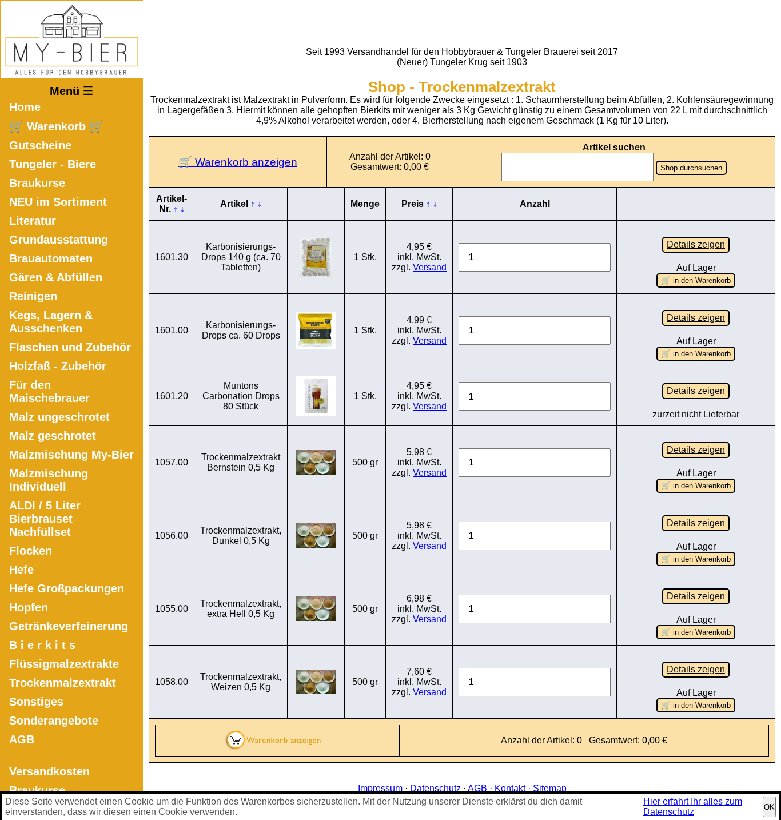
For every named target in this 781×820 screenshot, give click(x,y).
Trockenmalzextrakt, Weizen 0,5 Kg (240, 682)
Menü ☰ (71, 91)
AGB (21, 739)
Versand (430, 267)
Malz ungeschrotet (59, 417)
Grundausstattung (58, 239)
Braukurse (37, 183)
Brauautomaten (51, 258)
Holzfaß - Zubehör (57, 366)
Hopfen (28, 607)
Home (25, 107)
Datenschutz (435, 788)
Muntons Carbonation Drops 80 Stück (241, 396)
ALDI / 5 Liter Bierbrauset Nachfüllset (45, 518)
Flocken (30, 550)
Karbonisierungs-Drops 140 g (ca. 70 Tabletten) (241, 257)
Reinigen (33, 296)
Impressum (380, 788)
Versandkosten (49, 771)
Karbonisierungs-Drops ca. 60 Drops (241, 330)
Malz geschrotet (52, 435)
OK (769, 807)
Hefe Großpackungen (66, 588)
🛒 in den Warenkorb (696, 280)
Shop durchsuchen (691, 168)
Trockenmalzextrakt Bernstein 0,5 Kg (240, 462)
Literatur (32, 220)
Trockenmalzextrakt (62, 682)
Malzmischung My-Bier (71, 454)
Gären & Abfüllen (55, 277)
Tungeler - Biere (52, 164)
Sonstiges (36, 701)
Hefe (21, 569)
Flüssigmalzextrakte (64, 664)
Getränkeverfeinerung (68, 626)
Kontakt (510, 788)
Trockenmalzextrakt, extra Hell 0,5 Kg (240, 609)
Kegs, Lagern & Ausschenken (51, 322)
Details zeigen (696, 244)
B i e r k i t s (42, 645)
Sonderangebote (53, 720)
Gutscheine (40, 145)
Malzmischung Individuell (48, 480)
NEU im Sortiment (58, 202)
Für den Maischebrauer (49, 391)
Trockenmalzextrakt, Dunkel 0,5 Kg (240, 536)
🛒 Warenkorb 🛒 (56, 126)
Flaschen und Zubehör (70, 347)
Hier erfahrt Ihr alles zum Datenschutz (692, 807)
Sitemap (550, 788)
